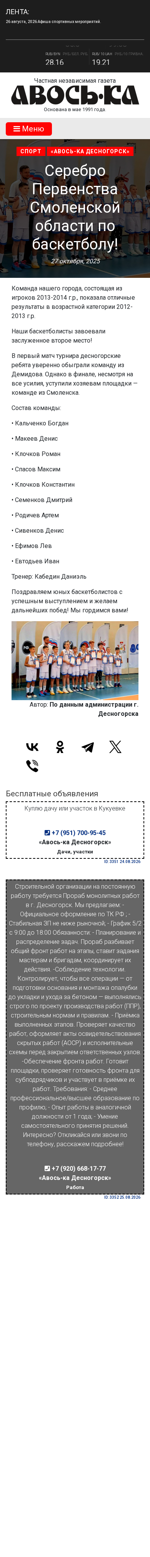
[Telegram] (88, 747)
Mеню (32, 128)
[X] (115, 747)
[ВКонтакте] (32, 747)
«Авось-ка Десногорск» (90, 151)
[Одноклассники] (60, 747)
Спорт (31, 151)
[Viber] (32, 766)
